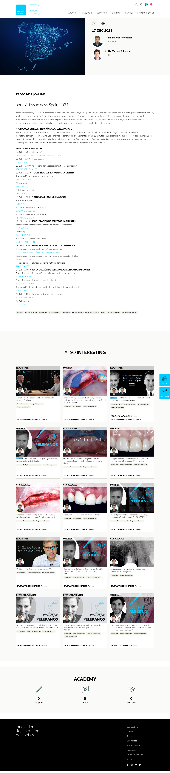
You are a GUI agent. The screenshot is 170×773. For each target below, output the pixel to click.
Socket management (114, 312)
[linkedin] (140, 765)
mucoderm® (43, 312)
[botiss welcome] (27, 10)
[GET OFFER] (164, 380)
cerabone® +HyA (116, 404)
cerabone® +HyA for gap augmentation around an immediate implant (36, 459)
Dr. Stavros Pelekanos (28, 419)
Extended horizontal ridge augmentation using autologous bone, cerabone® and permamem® (35, 516)
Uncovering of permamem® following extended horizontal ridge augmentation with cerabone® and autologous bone (84, 400)
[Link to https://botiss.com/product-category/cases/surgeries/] (38, 689)
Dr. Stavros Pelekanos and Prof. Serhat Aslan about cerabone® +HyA (130, 399)
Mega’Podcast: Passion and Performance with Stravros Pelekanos (35, 399)
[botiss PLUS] (146, 4)
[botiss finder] (141, 4)
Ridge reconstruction (92, 312)
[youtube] (136, 765)
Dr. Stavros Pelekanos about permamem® (33, 569)
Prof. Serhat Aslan (120, 416)
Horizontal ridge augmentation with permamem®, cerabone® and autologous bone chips (82, 460)
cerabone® (19, 312)
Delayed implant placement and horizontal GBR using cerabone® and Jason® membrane (130, 459)
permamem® (66, 312)
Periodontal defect (54, 312)
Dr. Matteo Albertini (121, 645)
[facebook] (127, 765)
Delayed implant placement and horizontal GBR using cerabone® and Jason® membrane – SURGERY (83, 571)
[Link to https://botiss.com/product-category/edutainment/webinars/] (85, 689)
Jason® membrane (31, 312)
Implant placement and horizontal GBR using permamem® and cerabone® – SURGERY (128, 516)
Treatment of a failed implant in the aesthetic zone (84, 515)
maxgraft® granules (37, 404)
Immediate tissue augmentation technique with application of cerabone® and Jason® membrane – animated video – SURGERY (131, 627)
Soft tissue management (129, 312)
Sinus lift (103, 312)
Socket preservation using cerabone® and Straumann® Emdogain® (127, 570)
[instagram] (132, 765)
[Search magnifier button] (136, 4)
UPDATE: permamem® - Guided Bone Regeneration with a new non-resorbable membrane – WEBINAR (37, 626)
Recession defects (78, 312)
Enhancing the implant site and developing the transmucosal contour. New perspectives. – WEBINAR (82, 627)
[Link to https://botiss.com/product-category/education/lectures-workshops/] (131, 689)
